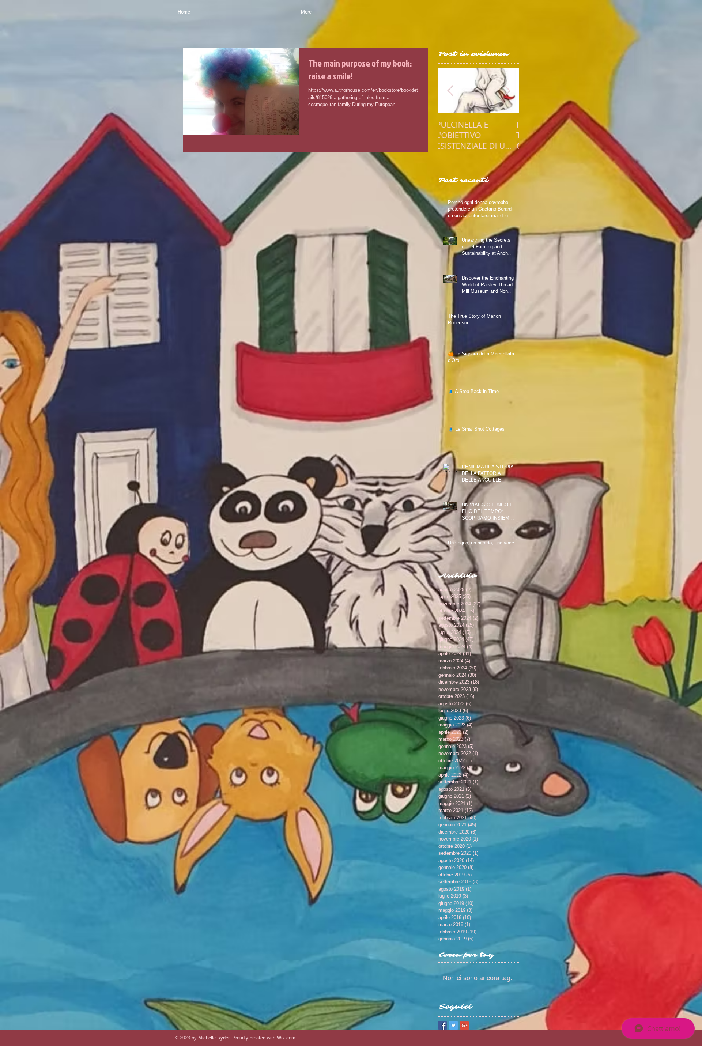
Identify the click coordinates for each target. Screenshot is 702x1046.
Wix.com (286, 1038)
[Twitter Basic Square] (453, 1025)
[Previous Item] (450, 91)
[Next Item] (507, 91)
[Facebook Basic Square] (442, 1025)
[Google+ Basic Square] (464, 1025)
